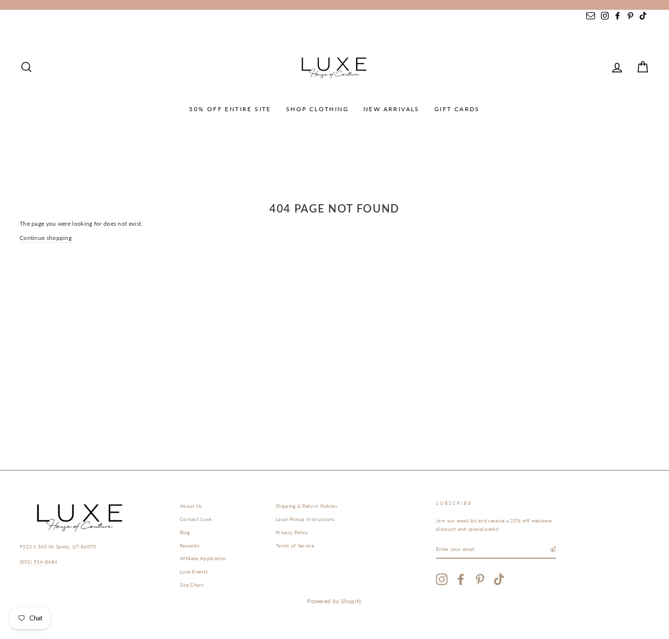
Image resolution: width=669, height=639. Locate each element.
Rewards (189, 545)
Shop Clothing (317, 109)
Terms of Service (295, 545)
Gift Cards (457, 109)
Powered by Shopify (334, 601)
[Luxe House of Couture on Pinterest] (480, 579)
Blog (185, 532)
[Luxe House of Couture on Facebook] (461, 579)
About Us (191, 506)
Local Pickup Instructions (305, 519)
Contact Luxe (196, 519)
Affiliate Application (203, 558)
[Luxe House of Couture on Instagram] (442, 579)
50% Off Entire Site (230, 109)
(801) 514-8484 (38, 562)
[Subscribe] (553, 549)
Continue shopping (46, 237)
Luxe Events (194, 571)
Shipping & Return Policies (306, 506)
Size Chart (192, 585)
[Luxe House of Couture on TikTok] (499, 579)
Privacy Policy (292, 532)
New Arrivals (391, 109)
